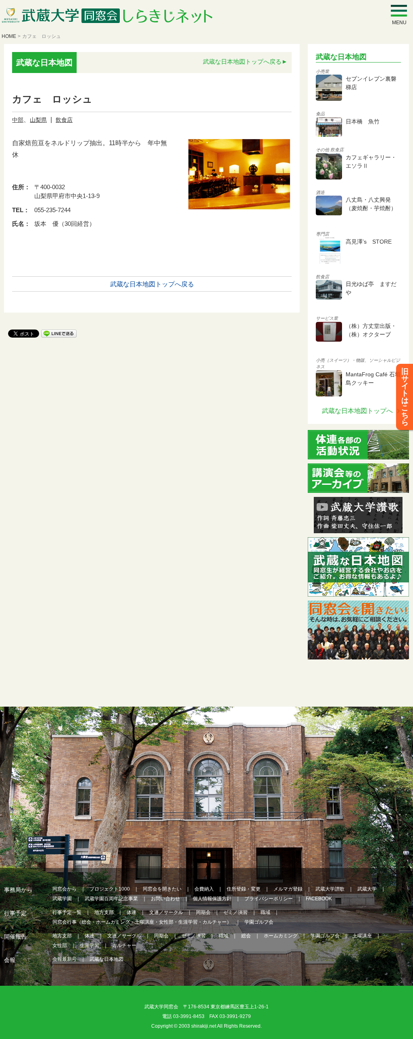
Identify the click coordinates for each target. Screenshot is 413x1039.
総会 (246, 936)
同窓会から (64, 889)
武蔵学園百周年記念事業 (111, 898)
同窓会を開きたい (162, 889)
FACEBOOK (319, 898)
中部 (17, 120)
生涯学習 (89, 945)
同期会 (203, 912)
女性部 (59, 945)
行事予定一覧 (66, 912)
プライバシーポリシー (268, 898)
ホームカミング (281, 936)
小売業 (322, 71)
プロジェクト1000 (110, 889)
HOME (9, 36)
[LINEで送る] (59, 333)
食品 (320, 113)
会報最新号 (64, 959)
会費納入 (204, 889)
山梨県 (38, 120)
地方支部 (104, 912)
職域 (265, 912)
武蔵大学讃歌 (329, 889)
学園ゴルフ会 (258, 922)
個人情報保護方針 (212, 898)
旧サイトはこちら (405, 396)
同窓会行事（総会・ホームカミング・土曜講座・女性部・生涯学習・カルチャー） (142, 922)
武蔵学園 (62, 898)
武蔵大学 (367, 889)
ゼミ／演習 (235, 912)
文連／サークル (166, 912)
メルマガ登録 (287, 889)
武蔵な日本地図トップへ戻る (242, 61)
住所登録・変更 (244, 889)
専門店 (322, 234)
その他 (322, 149)
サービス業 (327, 318)
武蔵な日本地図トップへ (357, 410)
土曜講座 (362, 936)
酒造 (320, 192)
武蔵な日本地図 (106, 959)
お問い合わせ (165, 898)
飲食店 (64, 120)
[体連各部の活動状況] (358, 454)
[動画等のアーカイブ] (358, 487)
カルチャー (124, 945)
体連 (131, 912)
